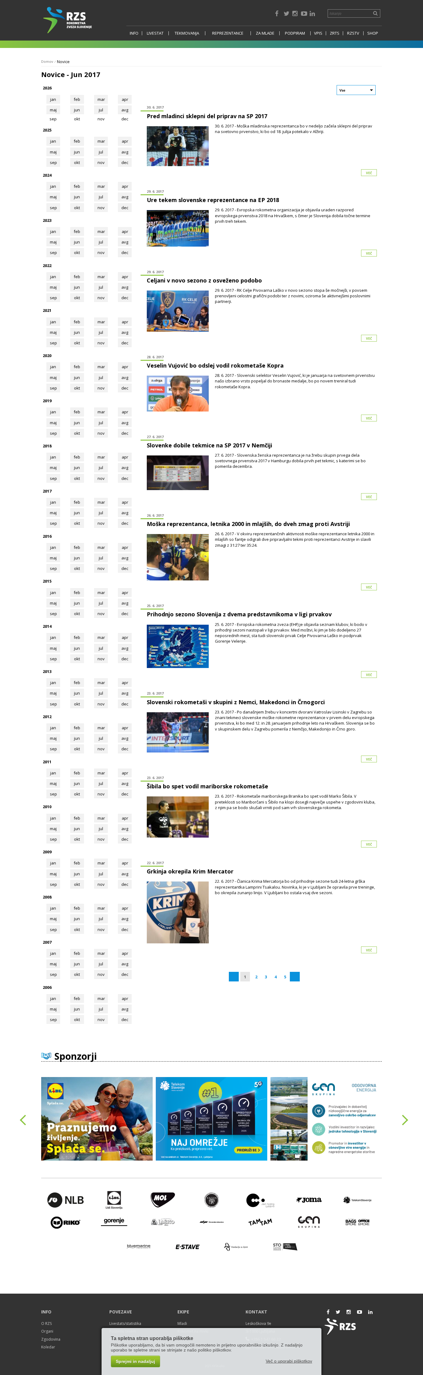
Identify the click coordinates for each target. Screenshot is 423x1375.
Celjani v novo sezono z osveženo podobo (204, 280)
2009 (47, 852)
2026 (47, 88)
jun (77, 110)
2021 (47, 310)
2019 (47, 400)
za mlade (265, 33)
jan (53, 99)
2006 (47, 987)
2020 (47, 355)
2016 (47, 536)
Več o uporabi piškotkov (289, 1361)
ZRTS (334, 33)
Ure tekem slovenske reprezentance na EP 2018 (213, 200)
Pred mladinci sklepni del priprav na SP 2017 (207, 116)
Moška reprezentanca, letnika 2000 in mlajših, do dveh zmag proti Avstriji (248, 524)
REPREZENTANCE (227, 33)
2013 (47, 671)
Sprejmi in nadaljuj (135, 1361)
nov (101, 162)
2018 (47, 446)
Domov (47, 61)
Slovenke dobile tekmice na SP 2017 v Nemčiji (209, 445)
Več (369, 173)
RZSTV (353, 33)
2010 (47, 806)
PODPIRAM (295, 33)
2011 (47, 762)
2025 (47, 130)
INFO (134, 33)
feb (77, 99)
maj (53, 110)
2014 (47, 626)
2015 (47, 581)
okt (77, 162)
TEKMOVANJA (187, 33)
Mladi (182, 1323)
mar (101, 99)
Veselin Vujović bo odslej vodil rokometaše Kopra (215, 365)
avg (124, 110)
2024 (47, 175)
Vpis (318, 33)
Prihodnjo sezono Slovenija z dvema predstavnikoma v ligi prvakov (239, 614)
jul (101, 110)
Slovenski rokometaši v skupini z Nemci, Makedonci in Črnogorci (236, 702)
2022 (47, 265)
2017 (47, 491)
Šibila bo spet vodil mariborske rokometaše (207, 786)
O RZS (46, 1323)
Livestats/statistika (125, 1323)
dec (124, 162)
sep (53, 162)
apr (125, 99)
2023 (47, 220)
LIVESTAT (155, 33)
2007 (47, 942)
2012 (47, 716)
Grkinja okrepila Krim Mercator (190, 871)
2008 (47, 897)
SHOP (372, 33)
